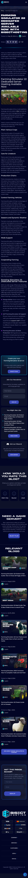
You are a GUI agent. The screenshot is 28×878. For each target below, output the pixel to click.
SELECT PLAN (14, 536)
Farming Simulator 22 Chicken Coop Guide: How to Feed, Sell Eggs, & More (14, 416)
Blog (2, 10)
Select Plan (14, 371)
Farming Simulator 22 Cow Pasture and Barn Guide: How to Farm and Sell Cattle (14, 429)
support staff (15, 320)
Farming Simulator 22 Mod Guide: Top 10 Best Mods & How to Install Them (14, 423)
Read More (14, 436)
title (17, 111)
